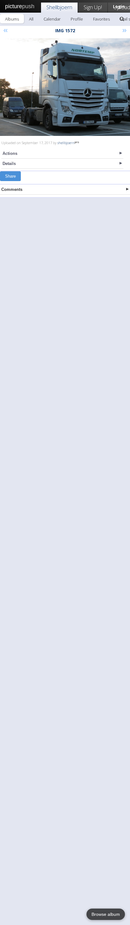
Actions (10, 153)
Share (10, 176)
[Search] (122, 19)
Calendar (52, 19)
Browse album (106, 914)
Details (9, 163)
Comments (11, 189)
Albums (12, 19)
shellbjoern (65, 142)
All (31, 19)
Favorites (101, 19)
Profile (77, 19)
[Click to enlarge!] (65, 87)
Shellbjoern (59, 7)
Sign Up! (93, 7)
